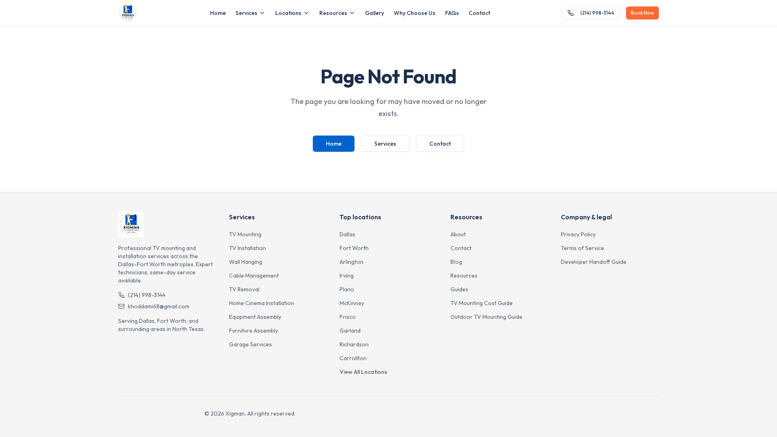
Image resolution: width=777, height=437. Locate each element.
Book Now (642, 13)
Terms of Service (582, 248)
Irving (347, 275)
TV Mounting (245, 234)
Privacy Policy (578, 234)
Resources (333, 13)
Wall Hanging (245, 261)
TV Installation (247, 248)
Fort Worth (354, 248)
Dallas (347, 234)
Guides (459, 289)
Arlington (351, 261)
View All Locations (363, 371)
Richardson (354, 344)
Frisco (348, 316)
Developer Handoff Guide (593, 261)
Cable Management (254, 275)
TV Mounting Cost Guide (481, 303)
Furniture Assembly (253, 330)
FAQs (452, 13)
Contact (479, 13)
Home (218, 13)
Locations (288, 13)
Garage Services (250, 344)
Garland (350, 330)
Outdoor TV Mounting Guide (486, 316)
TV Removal (244, 289)
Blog (456, 261)
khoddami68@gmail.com (158, 306)
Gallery (374, 13)
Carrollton (353, 358)
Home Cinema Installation (261, 303)
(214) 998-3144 (597, 13)
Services (246, 13)
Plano (347, 289)
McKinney (352, 303)
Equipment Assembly (255, 316)
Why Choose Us (414, 13)
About (458, 234)
